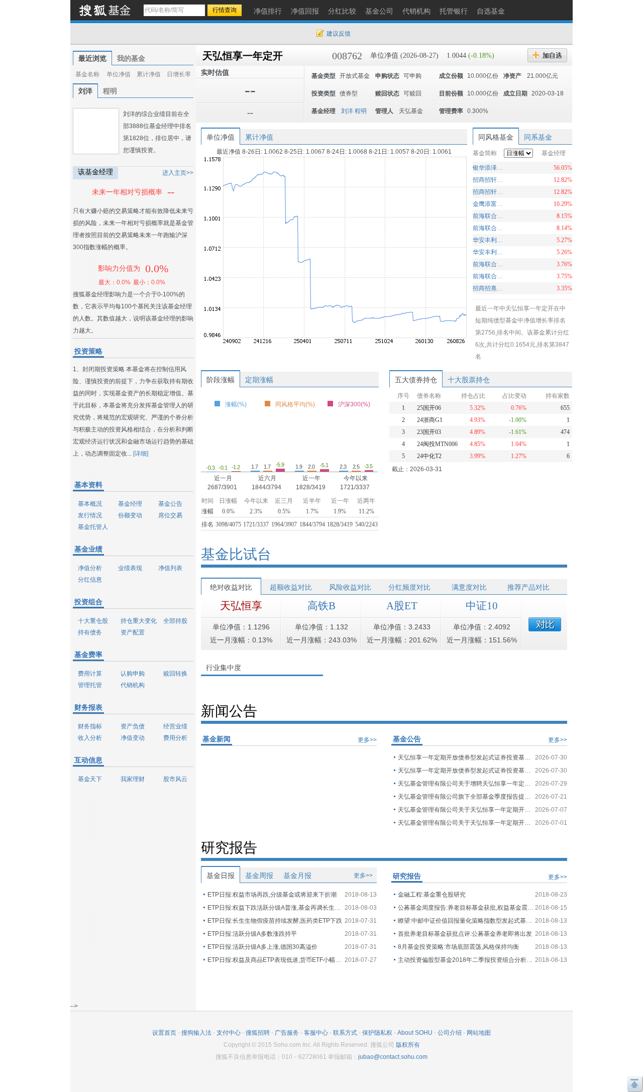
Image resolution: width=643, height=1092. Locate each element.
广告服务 (287, 1032)
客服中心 (316, 1032)
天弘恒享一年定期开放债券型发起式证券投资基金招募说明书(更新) (465, 757)
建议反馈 (339, 33)
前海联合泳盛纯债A (489, 216)
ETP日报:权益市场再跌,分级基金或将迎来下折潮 (272, 894)
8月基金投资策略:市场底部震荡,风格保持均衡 (458, 946)
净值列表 (170, 568)
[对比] (544, 624)
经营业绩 (175, 726)
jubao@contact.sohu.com (392, 1056)
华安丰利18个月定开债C (489, 240)
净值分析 (90, 568)
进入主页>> (177, 172)
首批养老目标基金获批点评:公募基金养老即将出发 (465, 933)
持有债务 (90, 632)
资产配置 (133, 632)
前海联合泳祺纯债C (489, 264)
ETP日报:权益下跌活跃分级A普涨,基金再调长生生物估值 (275, 907)
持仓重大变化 (139, 620)
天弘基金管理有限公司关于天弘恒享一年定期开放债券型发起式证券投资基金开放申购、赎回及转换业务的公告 (465, 822)
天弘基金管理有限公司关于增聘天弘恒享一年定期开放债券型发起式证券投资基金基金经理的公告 (465, 783)
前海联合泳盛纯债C (489, 228)
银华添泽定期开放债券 (489, 167)
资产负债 (133, 726)
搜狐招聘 (258, 1032)
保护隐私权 (377, 1032)
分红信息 (90, 579)
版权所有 (408, 1044)
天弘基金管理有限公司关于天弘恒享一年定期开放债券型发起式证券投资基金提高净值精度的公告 (465, 809)
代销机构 (133, 685)
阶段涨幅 (220, 380)
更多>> (367, 739)
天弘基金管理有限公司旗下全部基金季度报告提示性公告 (465, 796)
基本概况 (90, 503)
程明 (110, 91)
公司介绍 (450, 1032)
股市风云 (175, 779)
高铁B (321, 606)
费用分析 (175, 737)
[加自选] (547, 55)
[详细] (140, 453)
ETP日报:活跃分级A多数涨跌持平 (252, 933)
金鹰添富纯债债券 (489, 203)
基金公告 (170, 503)
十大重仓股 (93, 620)
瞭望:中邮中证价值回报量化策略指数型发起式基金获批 (465, 920)
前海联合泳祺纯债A (489, 276)
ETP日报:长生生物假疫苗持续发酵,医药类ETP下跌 (274, 920)
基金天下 (90, 779)
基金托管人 (93, 526)
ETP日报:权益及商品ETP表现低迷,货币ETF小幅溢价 (275, 959)
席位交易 (170, 515)
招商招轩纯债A (489, 191)
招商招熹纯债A (489, 288)
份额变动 (130, 515)
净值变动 (133, 737)
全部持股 (175, 620)
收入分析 (90, 737)
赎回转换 (175, 673)
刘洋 (85, 91)
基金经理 (130, 503)
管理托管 (90, 685)
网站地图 (479, 1032)
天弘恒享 (241, 606)
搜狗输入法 (196, 1032)
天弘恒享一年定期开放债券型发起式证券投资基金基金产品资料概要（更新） (465, 770)
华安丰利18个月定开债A (489, 252)
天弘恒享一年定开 (242, 55)
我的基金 (131, 58)
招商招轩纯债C (489, 179)
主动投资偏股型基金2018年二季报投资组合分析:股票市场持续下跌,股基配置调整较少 (465, 959)
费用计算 (90, 673)
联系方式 (345, 1032)
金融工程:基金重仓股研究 (432, 894)
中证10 (482, 606)
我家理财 (133, 779)
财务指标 (90, 726)
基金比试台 (236, 554)
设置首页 (164, 1032)
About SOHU (415, 1032)
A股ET (401, 606)
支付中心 (229, 1032)
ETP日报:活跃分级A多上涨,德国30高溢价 (262, 946)
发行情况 (90, 515)
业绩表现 (130, 568)
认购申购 (133, 673)
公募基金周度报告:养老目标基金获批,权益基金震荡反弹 (465, 907)
